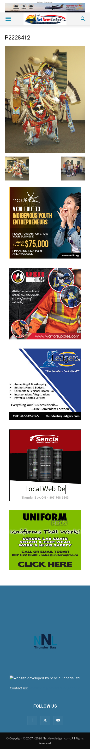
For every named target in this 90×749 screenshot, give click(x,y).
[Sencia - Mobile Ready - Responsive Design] (45, 465)
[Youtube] (58, 720)
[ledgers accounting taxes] (45, 384)
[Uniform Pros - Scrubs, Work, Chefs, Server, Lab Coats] (45, 540)
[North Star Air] (45, 7)
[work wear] (45, 303)
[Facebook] (32, 720)
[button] (8, 18)
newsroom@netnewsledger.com (54, 688)
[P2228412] (45, 152)
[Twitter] (45, 720)
